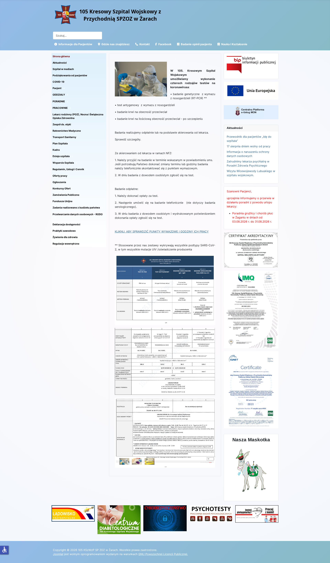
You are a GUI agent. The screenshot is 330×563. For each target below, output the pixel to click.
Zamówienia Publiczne (66, 194)
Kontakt (144, 44)
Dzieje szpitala (63, 156)
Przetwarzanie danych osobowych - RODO (78, 216)
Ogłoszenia (59, 182)
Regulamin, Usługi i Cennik (70, 169)
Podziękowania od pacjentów (70, 75)
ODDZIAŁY (60, 94)
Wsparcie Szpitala (65, 162)
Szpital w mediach (63, 69)
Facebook (164, 44)
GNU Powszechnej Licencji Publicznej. (163, 554)
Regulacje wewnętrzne (67, 243)
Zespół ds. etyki (62, 124)
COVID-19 (58, 81)
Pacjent (59, 88)
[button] (103, 88)
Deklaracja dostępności (66, 224)
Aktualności (60, 62)
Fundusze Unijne (62, 201)
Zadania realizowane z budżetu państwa (78, 207)
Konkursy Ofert (61, 188)
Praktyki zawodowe (64, 230)
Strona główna (61, 56)
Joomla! (58, 554)
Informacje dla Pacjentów (75, 44)
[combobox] (77, 35)
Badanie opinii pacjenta (196, 44)
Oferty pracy (60, 175)
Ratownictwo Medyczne (67, 130)
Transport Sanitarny (64, 137)
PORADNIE (60, 101)
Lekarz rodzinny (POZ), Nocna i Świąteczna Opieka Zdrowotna (78, 116)
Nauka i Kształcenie (234, 44)
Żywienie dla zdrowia (67, 237)
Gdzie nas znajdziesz (115, 44)
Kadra (56, 149)
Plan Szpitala (60, 143)
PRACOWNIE (62, 107)
